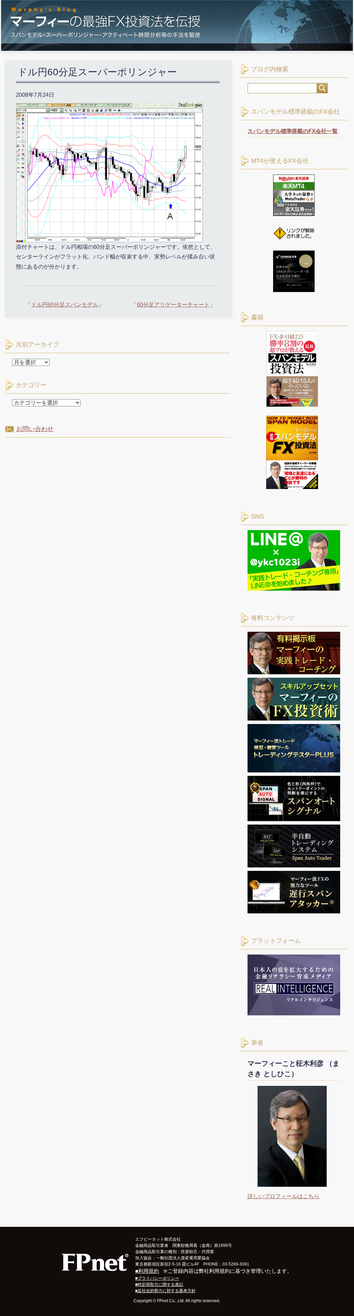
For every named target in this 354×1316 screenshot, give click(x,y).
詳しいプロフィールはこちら (283, 1196)
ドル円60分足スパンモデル (64, 305)
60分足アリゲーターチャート (173, 305)
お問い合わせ (35, 428)
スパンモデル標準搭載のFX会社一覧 (293, 131)
